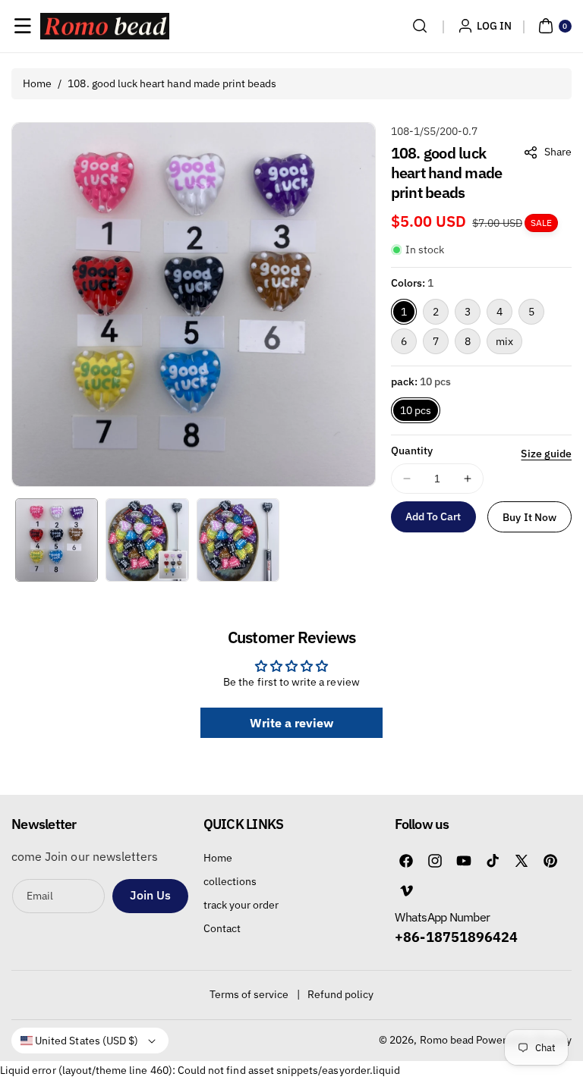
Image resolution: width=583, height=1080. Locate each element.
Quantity (412, 450)
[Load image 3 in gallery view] (238, 539)
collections (230, 881)
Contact (222, 928)
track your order (241, 905)
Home (37, 83)
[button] (22, 25)
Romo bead (447, 1040)
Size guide (546, 453)
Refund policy (340, 994)
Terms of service (249, 994)
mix (504, 341)
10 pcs (415, 410)
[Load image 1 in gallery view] (56, 539)
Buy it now (529, 517)
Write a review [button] (292, 722)
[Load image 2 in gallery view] (147, 539)
